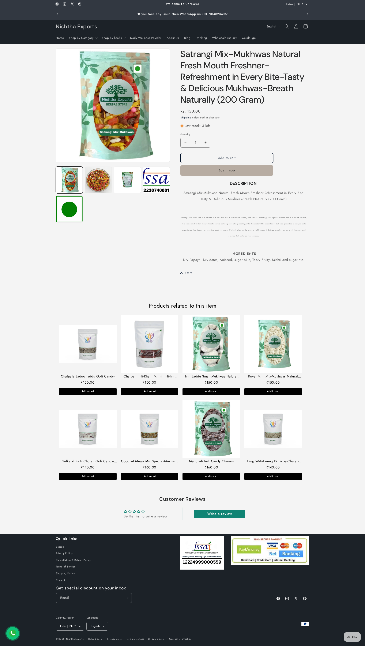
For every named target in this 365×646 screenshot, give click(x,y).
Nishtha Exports (75, 639)
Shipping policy (157, 639)
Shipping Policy (65, 573)
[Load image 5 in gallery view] (69, 209)
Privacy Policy (64, 553)
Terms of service (135, 639)
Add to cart (88, 391)
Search (60, 547)
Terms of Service (66, 567)
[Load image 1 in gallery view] (69, 180)
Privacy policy (115, 639)
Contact (60, 580)
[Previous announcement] (57, 14)
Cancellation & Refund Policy (73, 560)
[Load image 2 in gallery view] (98, 180)
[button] (82, 37)
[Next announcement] (307, 14)
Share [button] (188, 273)
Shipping (185, 117)
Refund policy (96, 639)
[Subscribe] (127, 598)
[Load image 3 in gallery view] (127, 180)
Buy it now (227, 170)
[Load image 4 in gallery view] (156, 180)
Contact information (180, 639)
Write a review (219, 513)
